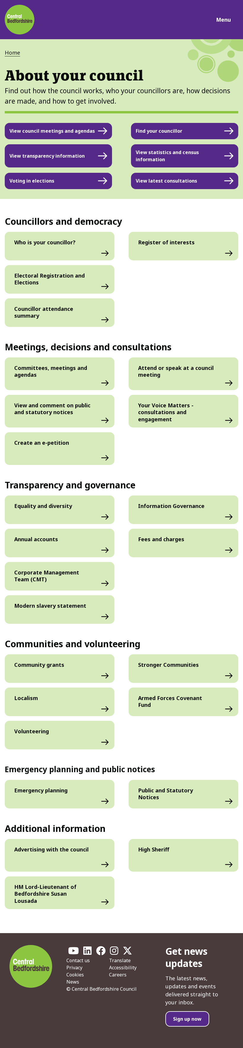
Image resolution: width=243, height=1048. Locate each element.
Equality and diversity (43, 505)
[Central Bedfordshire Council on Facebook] (100, 952)
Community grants (39, 664)
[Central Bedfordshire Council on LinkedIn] (87, 952)
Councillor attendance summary (43, 312)
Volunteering (31, 731)
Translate (120, 960)
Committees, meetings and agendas (50, 371)
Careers (118, 974)
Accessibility (123, 967)
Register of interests (166, 242)
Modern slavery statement (50, 605)
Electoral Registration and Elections (49, 279)
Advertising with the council (51, 849)
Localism (26, 698)
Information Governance (171, 505)
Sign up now (187, 1019)
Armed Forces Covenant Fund (170, 701)
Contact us (78, 960)
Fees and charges (161, 539)
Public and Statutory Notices (165, 794)
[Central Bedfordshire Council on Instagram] (114, 952)
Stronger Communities (168, 664)
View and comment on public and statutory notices (52, 409)
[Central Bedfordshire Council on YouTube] (73, 952)
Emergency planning (41, 790)
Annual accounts (36, 539)
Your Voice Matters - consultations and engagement (166, 412)
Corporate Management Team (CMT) (46, 576)
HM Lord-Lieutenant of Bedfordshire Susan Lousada (45, 893)
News (72, 982)
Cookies (75, 974)
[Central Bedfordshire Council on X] (127, 952)
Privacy (74, 967)
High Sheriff (153, 849)
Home (12, 52)
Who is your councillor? (45, 242)
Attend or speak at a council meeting (176, 371)
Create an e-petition (41, 442)
